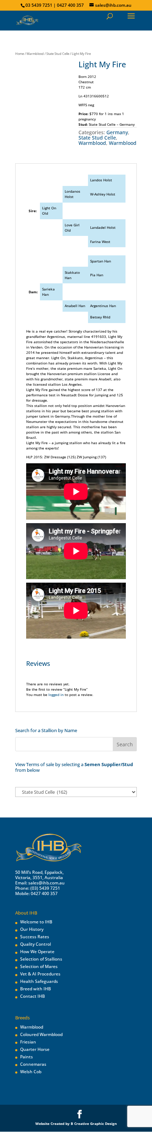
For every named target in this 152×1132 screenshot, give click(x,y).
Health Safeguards (39, 981)
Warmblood (35, 53)
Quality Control (35, 944)
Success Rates (34, 937)
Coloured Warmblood (41, 1034)
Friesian (28, 1042)
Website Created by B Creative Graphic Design (76, 1123)
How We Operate (37, 952)
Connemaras (33, 1064)
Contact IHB (32, 996)
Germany (117, 132)
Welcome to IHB (36, 922)
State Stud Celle (57, 53)
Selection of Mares (39, 966)
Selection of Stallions (41, 959)
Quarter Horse (34, 1049)
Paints (26, 1057)
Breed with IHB (35, 989)
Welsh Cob (30, 1072)
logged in (56, 694)
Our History (31, 929)
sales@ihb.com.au (46, 883)
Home (19, 53)
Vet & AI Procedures (40, 974)
